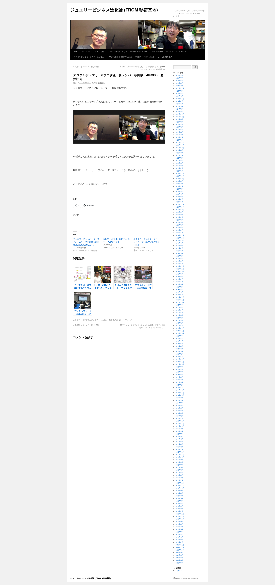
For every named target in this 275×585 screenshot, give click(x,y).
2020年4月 (179, 225)
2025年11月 (180, 88)
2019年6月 (179, 251)
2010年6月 (179, 529)
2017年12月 (180, 297)
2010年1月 (179, 542)
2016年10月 (180, 333)
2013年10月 (180, 426)
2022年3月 (179, 165)
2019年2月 (179, 261)
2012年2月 (179, 478)
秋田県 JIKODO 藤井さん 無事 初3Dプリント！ (116, 240)
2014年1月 (179, 418)
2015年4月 (179, 380)
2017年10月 (180, 302)
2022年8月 (179, 153)
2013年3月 (179, 444)
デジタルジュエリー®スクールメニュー (89, 56)
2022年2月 (179, 168)
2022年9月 (179, 150)
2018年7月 (179, 279)
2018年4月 (179, 287)
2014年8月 (179, 400)
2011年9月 (179, 490)
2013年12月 (180, 421)
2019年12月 (180, 235)
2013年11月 (180, 423)
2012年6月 (179, 467)
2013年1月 (179, 449)
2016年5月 (179, 346)
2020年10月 (180, 209)
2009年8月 (179, 555)
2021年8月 (179, 184)
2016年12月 (180, 328)
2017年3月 (179, 320)
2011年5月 (179, 501)
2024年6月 (179, 104)
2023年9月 (179, 119)
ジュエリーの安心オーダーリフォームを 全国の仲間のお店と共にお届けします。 (86, 242)
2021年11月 (180, 176)
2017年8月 (179, 307)
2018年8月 (179, 276)
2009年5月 (179, 563)
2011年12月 (180, 483)
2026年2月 (179, 86)
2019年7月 (179, 248)
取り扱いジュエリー (138, 51)
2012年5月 (179, 470)
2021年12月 (180, 173)
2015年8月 (179, 369)
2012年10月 (180, 457)
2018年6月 (179, 282)
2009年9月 (179, 552)
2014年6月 (179, 405)
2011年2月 (179, 508)
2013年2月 (179, 447)
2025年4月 (179, 91)
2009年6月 (179, 560)
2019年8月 (179, 245)
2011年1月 (179, 511)
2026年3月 (179, 83)
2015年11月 (180, 361)
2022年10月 (180, 147)
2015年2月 (179, 385)
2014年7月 (179, 403)
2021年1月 (179, 202)
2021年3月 (179, 196)
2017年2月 (179, 323)
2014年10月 (180, 395)
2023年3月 (179, 135)
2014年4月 (179, 410)
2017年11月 (180, 300)
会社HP (137, 56)
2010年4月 (179, 534)
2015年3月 (179, 382)
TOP (75, 51)
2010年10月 (180, 519)
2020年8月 (179, 214)
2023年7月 (179, 124)
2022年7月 (179, 155)
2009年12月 (180, 545)
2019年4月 (179, 256)
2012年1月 (179, 480)
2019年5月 (179, 253)
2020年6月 (179, 220)
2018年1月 (179, 294)
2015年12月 (180, 359)
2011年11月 (180, 485)
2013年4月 (179, 441)
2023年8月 (179, 122)
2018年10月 (180, 271)
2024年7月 (179, 101)
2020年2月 (179, 230)
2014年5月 (179, 408)
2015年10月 (180, 364)
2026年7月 (179, 78)
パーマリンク (127, 320)
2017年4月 (179, 318)
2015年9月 (179, 367)
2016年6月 (179, 343)
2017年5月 (179, 315)
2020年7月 (179, 217)
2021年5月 (179, 191)
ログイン (179, 570)
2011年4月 (179, 503)
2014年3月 (179, 413)
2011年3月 (179, 506)
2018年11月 (180, 269)
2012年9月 (179, 459)
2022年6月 (179, 158)
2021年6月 (179, 189)
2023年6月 (179, 127)
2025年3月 (179, 93)
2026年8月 (179, 75)
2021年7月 (179, 186)
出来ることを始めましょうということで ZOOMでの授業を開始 (146, 242)
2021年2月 (179, 199)
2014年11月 (180, 392)
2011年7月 (179, 496)
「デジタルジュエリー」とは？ (93, 51)
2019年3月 (179, 258)
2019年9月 (179, 243)
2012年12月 (180, 452)
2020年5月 (179, 222)
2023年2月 (179, 137)
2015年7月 (179, 372)
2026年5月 (179, 80)
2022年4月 (179, 163)
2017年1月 (179, 325)
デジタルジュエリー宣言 (176, 51)
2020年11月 (180, 207)
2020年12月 (180, 204)
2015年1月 (179, 387)
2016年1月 (179, 356)
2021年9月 (179, 181)
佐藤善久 (101, 82)
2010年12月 (180, 514)
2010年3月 (179, 537)
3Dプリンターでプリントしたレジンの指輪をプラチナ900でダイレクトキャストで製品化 (142, 67)
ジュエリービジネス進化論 (111, 320)
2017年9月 (179, 305)
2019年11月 (180, 238)
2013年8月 (179, 431)
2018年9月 (179, 274)
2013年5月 (179, 439)
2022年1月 (179, 171)
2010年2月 (179, 539)
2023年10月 (180, 116)
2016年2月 (179, 354)
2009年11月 (180, 547)
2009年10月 (180, 550)
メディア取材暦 (156, 51)
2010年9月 (179, 521)
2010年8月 (179, 524)
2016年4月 (179, 349)
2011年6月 (179, 498)
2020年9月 (179, 212)
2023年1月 (179, 140)
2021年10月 (180, 178)
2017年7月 (179, 310)
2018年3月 (179, 289)
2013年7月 (179, 434)
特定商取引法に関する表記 (120, 56)
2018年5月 (179, 284)
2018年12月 (180, 266)
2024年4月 (179, 109)
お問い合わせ (149, 56)
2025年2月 (179, 96)
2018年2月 (179, 292)
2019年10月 (180, 240)
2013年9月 (179, 429)
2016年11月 (180, 331)
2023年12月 (180, 114)
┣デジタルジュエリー (91, 320)
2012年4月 (179, 472)
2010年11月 (180, 516)
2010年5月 (179, 532)
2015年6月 (179, 374)
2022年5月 (179, 160)
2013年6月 (179, 436)
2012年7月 (179, 465)
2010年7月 (179, 527)
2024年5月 (179, 106)
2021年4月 (179, 194)
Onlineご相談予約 (165, 56)
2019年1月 (179, 263)
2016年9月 (179, 336)
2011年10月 (180, 488)
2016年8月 (179, 338)
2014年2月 (179, 416)
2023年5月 (179, 129)
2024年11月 (180, 98)
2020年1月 (179, 233)
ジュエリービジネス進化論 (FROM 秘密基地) (114, 10)
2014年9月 (179, 398)
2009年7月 (179, 557)
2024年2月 (179, 111)
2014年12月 (180, 390)
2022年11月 (180, 145)
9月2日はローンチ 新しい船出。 (87, 66)
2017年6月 (179, 312)
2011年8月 (179, 493)
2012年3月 (179, 475)
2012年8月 (179, 462)
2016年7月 (179, 341)
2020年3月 (179, 227)
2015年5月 (179, 377)
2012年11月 (180, 454)
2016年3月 (179, 351)
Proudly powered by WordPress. (187, 578)
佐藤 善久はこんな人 (118, 51)
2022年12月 (180, 142)
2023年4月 (179, 132)
